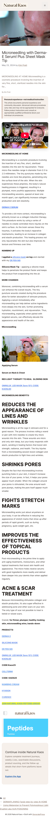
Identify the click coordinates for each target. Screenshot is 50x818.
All (4, 798)
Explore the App (13, 776)
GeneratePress (38, 814)
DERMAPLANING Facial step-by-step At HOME (25, 802)
